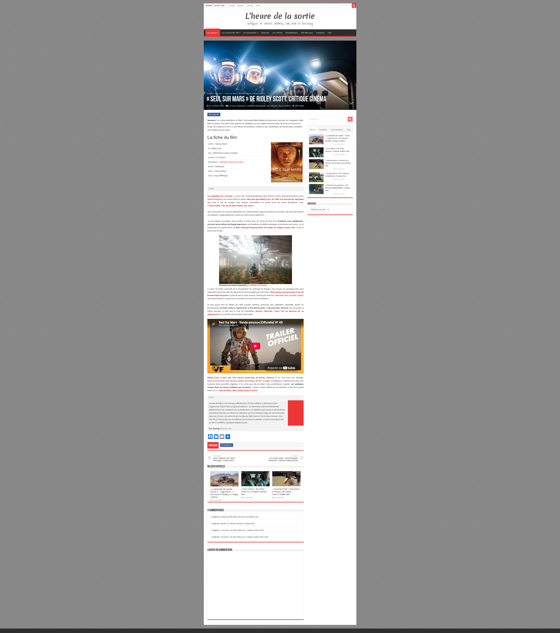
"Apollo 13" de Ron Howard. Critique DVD (237, 523)
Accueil (232, 6)
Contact (250, 6)
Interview (265, 33)
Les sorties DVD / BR (230, 33)
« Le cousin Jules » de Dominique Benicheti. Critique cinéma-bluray (283, 458)
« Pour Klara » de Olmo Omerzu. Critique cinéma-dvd (254, 492)
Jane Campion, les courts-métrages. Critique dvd (224, 458)
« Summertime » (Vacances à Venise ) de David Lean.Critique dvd (286, 492)
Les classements (250, 33)
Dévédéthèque (292, 33)
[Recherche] (354, 5)
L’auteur (240, 6)
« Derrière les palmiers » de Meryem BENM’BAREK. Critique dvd (337, 188)
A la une (218, 93)
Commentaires (337, 130)
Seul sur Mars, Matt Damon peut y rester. (238, 390)
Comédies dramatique (255, 106)
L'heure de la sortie (280, 16)
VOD (330, 33)
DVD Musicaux (307, 33)
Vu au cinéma (284, 106)
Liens (258, 6)
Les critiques (212, 33)
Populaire (323, 130)
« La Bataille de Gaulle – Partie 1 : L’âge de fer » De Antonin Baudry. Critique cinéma (224, 493)
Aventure (241, 106)
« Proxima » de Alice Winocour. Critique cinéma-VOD (242, 530)
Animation (320, 33)
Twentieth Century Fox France (231, 162)
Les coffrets (277, 33)
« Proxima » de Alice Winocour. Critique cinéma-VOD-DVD (244, 537)
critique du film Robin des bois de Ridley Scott (239, 517)
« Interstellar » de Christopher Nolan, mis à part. (230, 206)
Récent (312, 130)
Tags (349, 130)
